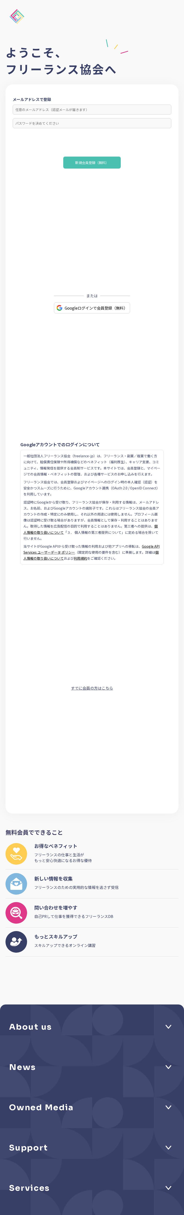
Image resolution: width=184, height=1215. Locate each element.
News (22, 1067)
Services (29, 1188)
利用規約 (80, 558)
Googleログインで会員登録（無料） (96, 308)
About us (30, 1027)
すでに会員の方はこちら (92, 688)
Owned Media (41, 1107)
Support (28, 1148)
